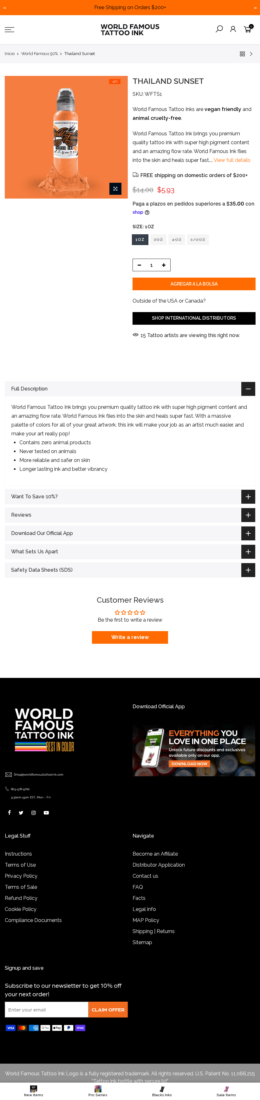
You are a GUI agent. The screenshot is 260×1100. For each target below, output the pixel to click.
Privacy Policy (21, 876)
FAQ (138, 887)
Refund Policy (21, 898)
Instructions (18, 854)
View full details (231, 160)
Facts (139, 898)
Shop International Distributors (194, 318)
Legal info (144, 909)
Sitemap (142, 942)
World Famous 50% (39, 53)
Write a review (130, 637)
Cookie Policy (20, 909)
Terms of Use (20, 865)
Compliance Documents (33, 920)
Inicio (10, 53)
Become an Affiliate (155, 854)
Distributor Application (159, 865)
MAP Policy (146, 920)
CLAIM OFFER (108, 1009)
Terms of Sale (21, 887)
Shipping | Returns (154, 931)
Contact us (145, 876)
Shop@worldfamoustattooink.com (38, 774)
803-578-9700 (20, 789)
